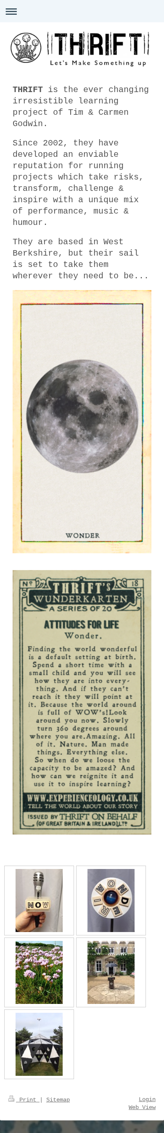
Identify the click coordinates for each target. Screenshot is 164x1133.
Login (147, 1099)
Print (28, 1099)
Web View (142, 1107)
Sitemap (58, 1099)
